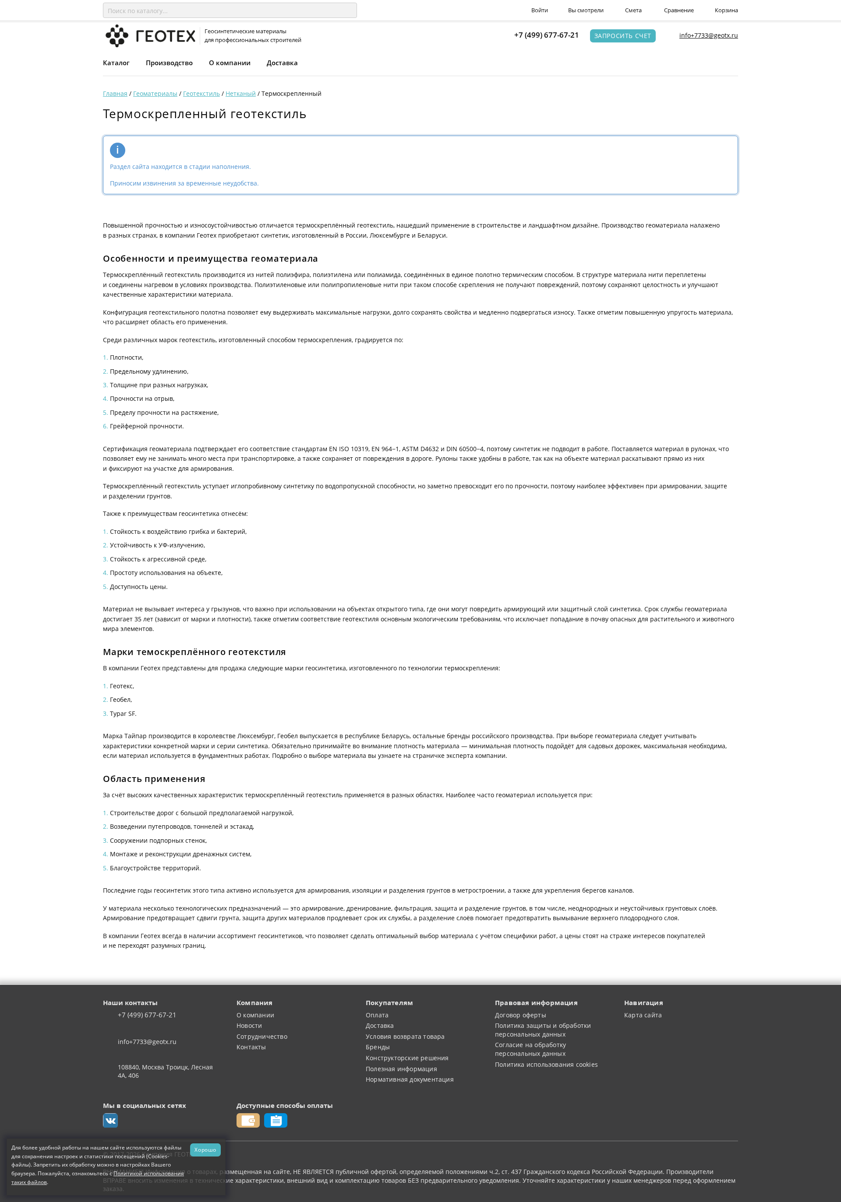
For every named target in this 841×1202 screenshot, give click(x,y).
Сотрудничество (262, 1036)
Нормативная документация (410, 1079)
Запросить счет (622, 36)
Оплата (377, 1015)
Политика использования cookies (546, 1064)
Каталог (116, 62)
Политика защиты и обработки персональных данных (543, 1029)
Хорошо (205, 1149)
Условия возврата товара (405, 1036)
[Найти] (348, 10)
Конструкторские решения (407, 1058)
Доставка (282, 62)
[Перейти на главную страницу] (149, 35)
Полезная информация (401, 1069)
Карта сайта (643, 1015)
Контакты (251, 1047)
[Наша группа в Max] (110, 1120)
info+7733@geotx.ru (708, 35)
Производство (169, 62)
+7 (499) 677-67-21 (546, 35)
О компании (230, 62)
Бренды (378, 1047)
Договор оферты (520, 1015)
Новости (249, 1025)
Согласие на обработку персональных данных (530, 1049)
